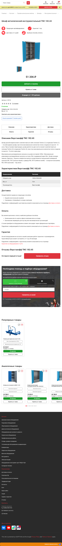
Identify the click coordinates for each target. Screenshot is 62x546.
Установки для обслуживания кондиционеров (14, 444)
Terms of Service (47, 537)
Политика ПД (5, 475)
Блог (3, 487)
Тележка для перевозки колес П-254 (11, 339)
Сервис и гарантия (6, 496)
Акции (3, 493)
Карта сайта (5, 490)
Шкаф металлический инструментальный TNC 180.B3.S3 (35, 386)
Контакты (4, 484)
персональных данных (26, 299)
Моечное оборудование (8, 453)
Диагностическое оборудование (10, 429)
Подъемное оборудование (9, 423)
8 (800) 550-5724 (7, 507)
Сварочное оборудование (8, 450)
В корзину (13, 351)
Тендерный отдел (6, 481)
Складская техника (7, 465)
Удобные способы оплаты (34, 33)
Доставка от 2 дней (12, 33)
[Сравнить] (19, 324)
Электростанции (6, 459)
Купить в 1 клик (31, 89)
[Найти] (24, 2)
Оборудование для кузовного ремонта (12, 432)
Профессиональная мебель (9, 438)
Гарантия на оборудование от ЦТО (12, 244)
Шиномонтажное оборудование (10, 419)
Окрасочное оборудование (9, 435)
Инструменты (5, 456)
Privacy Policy (35, 537)
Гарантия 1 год (37, 28)
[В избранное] (22, 324)
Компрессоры (5, 447)
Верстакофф (36, 185)
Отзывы (4, 499)
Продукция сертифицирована (15, 28)
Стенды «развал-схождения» (9, 441)
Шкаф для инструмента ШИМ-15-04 (11, 385)
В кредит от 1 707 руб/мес (31, 95)
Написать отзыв (42, 256)
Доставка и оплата (54, 203)
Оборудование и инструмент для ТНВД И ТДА (14, 462)
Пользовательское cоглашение (10, 478)
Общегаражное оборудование (10, 426)
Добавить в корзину (31, 84)
